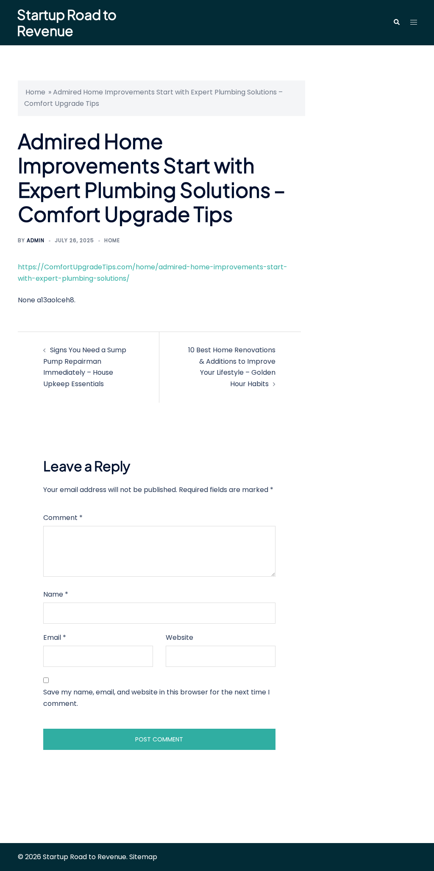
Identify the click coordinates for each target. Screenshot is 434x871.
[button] (396, 22)
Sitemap (143, 857)
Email (54, 637)
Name (55, 594)
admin (36, 240)
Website (179, 637)
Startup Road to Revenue (67, 22)
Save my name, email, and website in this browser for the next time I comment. (156, 697)
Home (35, 92)
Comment (63, 518)
